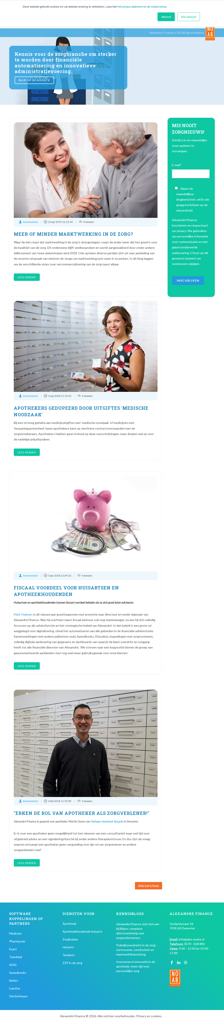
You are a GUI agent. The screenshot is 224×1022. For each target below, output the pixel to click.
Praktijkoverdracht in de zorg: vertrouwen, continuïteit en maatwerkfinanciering (136, 949)
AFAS (13, 965)
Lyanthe (14, 988)
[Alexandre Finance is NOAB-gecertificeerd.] (210, 32)
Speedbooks (17, 972)
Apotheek (69, 923)
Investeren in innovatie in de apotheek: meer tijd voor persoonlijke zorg (135, 966)
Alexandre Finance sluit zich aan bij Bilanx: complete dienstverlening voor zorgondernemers (137, 931)
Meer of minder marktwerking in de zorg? (73, 234)
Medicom (15, 933)
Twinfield (15, 957)
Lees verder (27, 277)
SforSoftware (18, 996)
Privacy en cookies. (149, 1016)
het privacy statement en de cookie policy (142, 6)
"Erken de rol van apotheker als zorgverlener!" (81, 813)
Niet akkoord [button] (188, 17)
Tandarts (69, 955)
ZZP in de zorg (72, 963)
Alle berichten (148, 886)
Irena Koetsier (30, 222)
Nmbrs (13, 980)
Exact (13, 949)
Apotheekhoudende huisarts (82, 931)
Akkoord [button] (166, 17)
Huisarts (68, 947)
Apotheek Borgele (112, 821)
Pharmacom (17, 941)
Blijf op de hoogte (34, 80)
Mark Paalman (23, 614)
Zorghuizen (70, 939)
